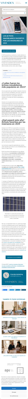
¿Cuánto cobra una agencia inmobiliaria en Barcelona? (14, 337)
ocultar (10, 70)
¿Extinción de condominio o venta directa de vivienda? (14, 318)
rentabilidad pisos (20, 266)
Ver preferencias (14, 396)
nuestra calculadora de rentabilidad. (12, 242)
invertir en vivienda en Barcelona (16, 264)
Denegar (14, 392)
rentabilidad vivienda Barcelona (8, 267)
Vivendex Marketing (16, 274)
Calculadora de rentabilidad (14, 257)
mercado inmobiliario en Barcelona (9, 266)
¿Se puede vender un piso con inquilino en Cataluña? (14, 356)
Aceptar (14, 388)
